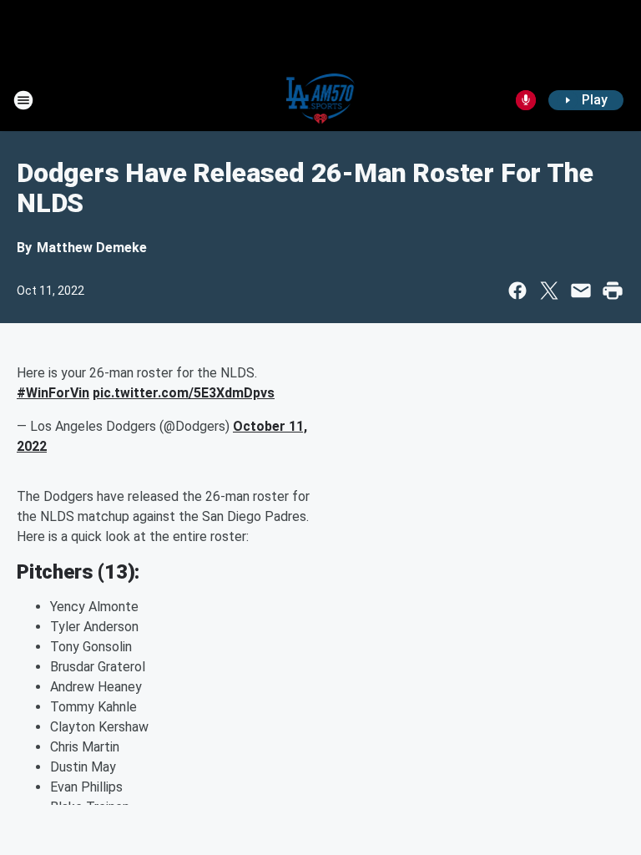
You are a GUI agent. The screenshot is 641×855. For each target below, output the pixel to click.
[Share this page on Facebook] (517, 290)
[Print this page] (612, 290)
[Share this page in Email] (581, 290)
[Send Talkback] (526, 100)
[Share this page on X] (549, 290)
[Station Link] (321, 100)
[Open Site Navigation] (23, 100)
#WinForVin (53, 393)
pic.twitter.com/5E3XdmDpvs (184, 393)
